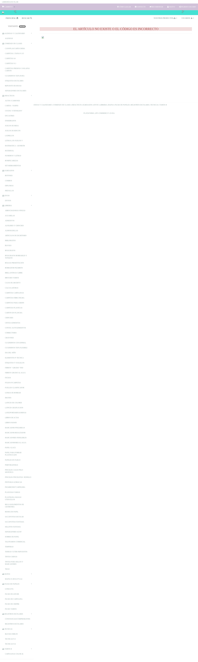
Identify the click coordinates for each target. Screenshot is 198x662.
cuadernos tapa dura (15, 76)
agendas (9, 38)
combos (8, 181)
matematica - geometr (15, 146)
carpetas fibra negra (14, 298)
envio (7, 196)
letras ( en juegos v (14, 141)
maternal (9, 151)
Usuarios (186, 18)
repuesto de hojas (13, 86)
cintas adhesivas (12, 323)
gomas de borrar (13, 393)
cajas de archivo (12, 283)
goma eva (9, 589)
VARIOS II (163, 105)
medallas (9, 191)
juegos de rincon (12, 131)
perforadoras (11, 465)
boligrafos (10, 250)
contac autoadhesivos (15, 328)
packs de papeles (11, 584)
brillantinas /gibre (13, 273)
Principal (11, 18)
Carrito (9, 7)
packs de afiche (12, 594)
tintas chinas (11, 557)
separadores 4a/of (13, 532)
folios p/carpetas (13, 383)
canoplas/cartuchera (15, 48)
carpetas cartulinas (14, 293)
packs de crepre (12, 604)
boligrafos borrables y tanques (16, 257)
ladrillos (9, 136)
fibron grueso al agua (15, 373)
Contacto (141, 7)
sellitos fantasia (13, 527)
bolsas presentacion (14, 263)
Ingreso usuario (188, 7)
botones (9, 176)
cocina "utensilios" (13, 111)
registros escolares (13, 614)
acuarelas (10, 216)
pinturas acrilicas (13, 482)
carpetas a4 (10, 58)
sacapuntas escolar (14, 517)
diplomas (9, 186)
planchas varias (12, 492)
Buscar (26, 18)
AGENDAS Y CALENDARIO (41, 105)
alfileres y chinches (14, 226)
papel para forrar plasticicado (13, 454)
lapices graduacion (14, 408)
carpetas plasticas (13, 308)
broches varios (12, 278)
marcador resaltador (15, 433)
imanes (8, 398)
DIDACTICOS (77, 105)
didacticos (9, 96)
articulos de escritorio (16, 236)
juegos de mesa (12, 126)
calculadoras (11, 288)
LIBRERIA (103, 105)
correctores (11, 333)
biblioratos (10, 241)
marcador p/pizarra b (15, 428)
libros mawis (11, 423)
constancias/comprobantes (17, 619)
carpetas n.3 (10, 63)
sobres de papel (12, 537)
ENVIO (96, 105)
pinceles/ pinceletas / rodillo (18, 477)
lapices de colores (13, 403)
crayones (9, 338)
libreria (8, 206)
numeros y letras (13, 156)
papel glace (10, 448)
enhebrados (10, 121)
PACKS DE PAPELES (122, 105)
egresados (9, 171)
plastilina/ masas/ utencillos (13, 498)
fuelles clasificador (14, 388)
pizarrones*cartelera (15, 487)
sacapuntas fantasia (14, 522)
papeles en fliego (12, 460)
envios (8, 201)
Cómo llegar (125, 7)
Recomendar (157, 7)
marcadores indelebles (16, 438)
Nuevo (172, 7)
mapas (7, 574)
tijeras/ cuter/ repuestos (16, 552)
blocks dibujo (11, 634)
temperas (9, 547)
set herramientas (13, 166)
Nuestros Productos (164, 18)
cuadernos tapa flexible (16, 348)
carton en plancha (13, 313)
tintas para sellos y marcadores (14, 563)
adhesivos (9, 221)
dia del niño (10, 353)
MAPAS (111, 105)
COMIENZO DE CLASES (62, 105)
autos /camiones (12, 101)
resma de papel (11, 512)
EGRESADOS (87, 105)
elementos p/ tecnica (14, 358)
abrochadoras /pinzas (15, 211)
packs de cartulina (13, 599)
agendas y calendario (14, 33)
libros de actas (12, 418)
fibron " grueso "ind (14, 368)
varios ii (8, 649)
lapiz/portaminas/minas (15, 413)
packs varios (11, 609)
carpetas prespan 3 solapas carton (17, 70)
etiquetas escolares (14, 81)
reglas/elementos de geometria (14, 506)
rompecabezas (11, 161)
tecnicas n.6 (10, 644)
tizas (7, 569)
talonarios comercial (15, 542)
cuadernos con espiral (15, 343)
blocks (8, 245)
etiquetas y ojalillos (14, 363)
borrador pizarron (14, 268)
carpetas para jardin (14, 303)
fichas (8, 378)
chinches (9, 318)
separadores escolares (15, 91)
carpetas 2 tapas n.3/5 (14, 53)
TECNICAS (154, 105)
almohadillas (11, 231)
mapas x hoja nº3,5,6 (13, 579)
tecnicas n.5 (10, 639)
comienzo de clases (13, 44)
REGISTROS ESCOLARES (140, 105)
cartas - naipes (11, 106)
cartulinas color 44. (14, 654)
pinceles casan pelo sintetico (14, 471)
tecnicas (8, 629)
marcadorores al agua (15, 443)
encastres (9, 116)
